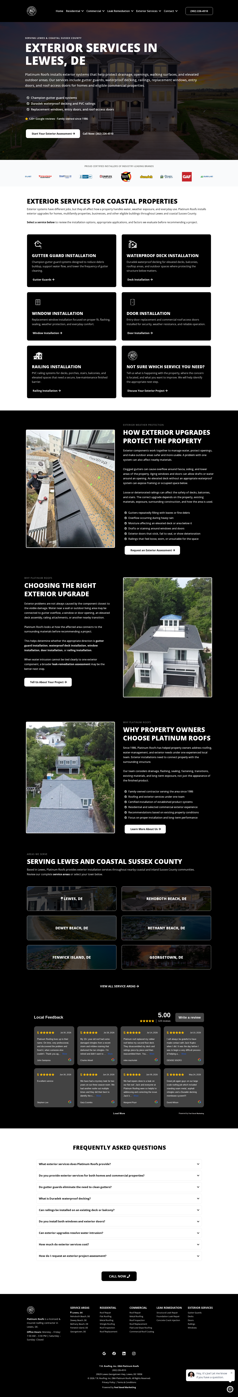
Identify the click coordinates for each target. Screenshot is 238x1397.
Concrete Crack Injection (168, 1320)
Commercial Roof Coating (142, 1331)
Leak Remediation (169, 1308)
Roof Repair (105, 1312)
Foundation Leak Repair (168, 1316)
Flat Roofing (105, 1316)
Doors (191, 1320)
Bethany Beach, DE (166, 927)
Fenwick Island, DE (71, 957)
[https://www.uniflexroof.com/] (77, 177)
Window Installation (57, 313)
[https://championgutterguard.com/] (138, 177)
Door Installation (148, 313)
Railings (191, 1323)
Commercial (138, 1308)
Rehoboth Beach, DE (166, 898)
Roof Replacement (108, 1331)
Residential (108, 1308)
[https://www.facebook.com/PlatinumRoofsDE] (114, 1353)
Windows (192, 1327)
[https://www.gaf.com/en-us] (158, 177)
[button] (82, 11)
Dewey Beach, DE (71, 927)
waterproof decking (75, 1198)
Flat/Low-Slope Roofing (141, 1327)
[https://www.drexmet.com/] (37, 177)
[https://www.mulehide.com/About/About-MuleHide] (97, 177)
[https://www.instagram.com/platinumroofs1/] (134, 1353)
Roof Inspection (107, 1327)
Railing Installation (56, 366)
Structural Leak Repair (167, 1312)
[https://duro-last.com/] (178, 177)
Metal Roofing (106, 1320)
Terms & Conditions (126, 1382)
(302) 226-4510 (119, 1370)
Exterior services (200, 1308)
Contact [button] (169, 11)
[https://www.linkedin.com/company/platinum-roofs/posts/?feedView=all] (124, 1353)
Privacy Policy (108, 1382)
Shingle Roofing (107, 1323)
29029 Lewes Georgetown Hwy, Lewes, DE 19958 (119, 1374)
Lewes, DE (73, 898)
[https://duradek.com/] (118, 177)
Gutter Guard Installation (64, 255)
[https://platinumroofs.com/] (31, 11)
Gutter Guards (195, 1312)
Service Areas (79, 1308)
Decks (190, 1316)
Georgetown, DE (166, 957)
